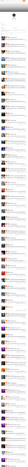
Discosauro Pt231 (10, 431)
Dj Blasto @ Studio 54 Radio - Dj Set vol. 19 (14, 348)
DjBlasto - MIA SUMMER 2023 (12, 383)
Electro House (20, 213)
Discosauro (25, 137)
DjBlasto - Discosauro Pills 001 (12, 203)
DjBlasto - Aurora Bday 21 (11, 92)
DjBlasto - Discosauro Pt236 (12, 265)
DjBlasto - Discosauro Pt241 (12, 99)
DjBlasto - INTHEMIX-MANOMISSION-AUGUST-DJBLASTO (16, 376)
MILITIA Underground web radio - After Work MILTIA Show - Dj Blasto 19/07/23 (17, 445)
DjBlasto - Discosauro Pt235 (12, 293)
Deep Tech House (22, 234)
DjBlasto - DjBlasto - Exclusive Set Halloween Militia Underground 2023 (17, 175)
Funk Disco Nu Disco (18, 137)
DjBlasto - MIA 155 (10, 307)
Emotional (21, 455)
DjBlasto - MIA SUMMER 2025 (12, 65)
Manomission (25, 144)
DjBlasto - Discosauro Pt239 (12, 134)
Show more (2, 31)
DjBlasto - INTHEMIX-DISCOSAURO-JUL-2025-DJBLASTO (16, 44)
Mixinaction (25, 130)
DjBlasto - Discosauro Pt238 (12, 182)
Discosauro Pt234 (10, 300)
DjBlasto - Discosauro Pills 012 (12, 37)
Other (25, 47)
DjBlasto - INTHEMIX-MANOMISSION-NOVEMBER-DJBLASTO (17, 141)
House (19, 448)
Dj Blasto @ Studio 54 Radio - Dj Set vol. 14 (14, 459)
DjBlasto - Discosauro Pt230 (12, 466)
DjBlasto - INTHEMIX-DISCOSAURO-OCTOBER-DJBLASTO (16, 196)
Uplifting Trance (22, 379)
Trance (18, 379)
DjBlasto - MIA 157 (10, 272)
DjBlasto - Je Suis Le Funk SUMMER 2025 (14, 51)
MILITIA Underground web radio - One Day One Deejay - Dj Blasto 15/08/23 (17, 362)
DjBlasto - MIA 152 (10, 452)
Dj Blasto (9, 36)
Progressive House (18, 144)
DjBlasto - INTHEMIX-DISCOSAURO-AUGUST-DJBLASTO (16, 355)
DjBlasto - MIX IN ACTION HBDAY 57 (13, 217)
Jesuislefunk (22, 400)
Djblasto (22, 130)
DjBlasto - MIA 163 (10, 113)
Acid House (25, 448)
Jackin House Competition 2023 (12, 258)
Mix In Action (25, 151)
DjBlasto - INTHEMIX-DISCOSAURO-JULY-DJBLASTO (15, 417)
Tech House (19, 130)
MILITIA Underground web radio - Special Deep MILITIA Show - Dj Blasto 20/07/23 (17, 438)
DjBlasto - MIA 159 (10, 210)
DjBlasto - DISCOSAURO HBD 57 (12, 224)
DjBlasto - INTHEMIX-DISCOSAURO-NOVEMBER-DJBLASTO (16, 106)
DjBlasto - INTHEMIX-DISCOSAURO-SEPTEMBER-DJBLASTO (17, 279)
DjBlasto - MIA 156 (10, 286)
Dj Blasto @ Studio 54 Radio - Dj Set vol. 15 (14, 424)
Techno (18, 455)
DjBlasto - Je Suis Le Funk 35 (12, 341)
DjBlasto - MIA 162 (10, 127)
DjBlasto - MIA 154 (10, 334)
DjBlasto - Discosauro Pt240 (12, 120)
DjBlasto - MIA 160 (10, 189)
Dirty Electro (25, 310)
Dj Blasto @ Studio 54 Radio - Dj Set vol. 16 (14, 390)
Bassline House (24, 213)
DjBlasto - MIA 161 (10, 148)
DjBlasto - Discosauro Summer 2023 (13, 369)
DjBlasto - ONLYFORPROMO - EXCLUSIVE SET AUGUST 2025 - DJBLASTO (17, 58)
